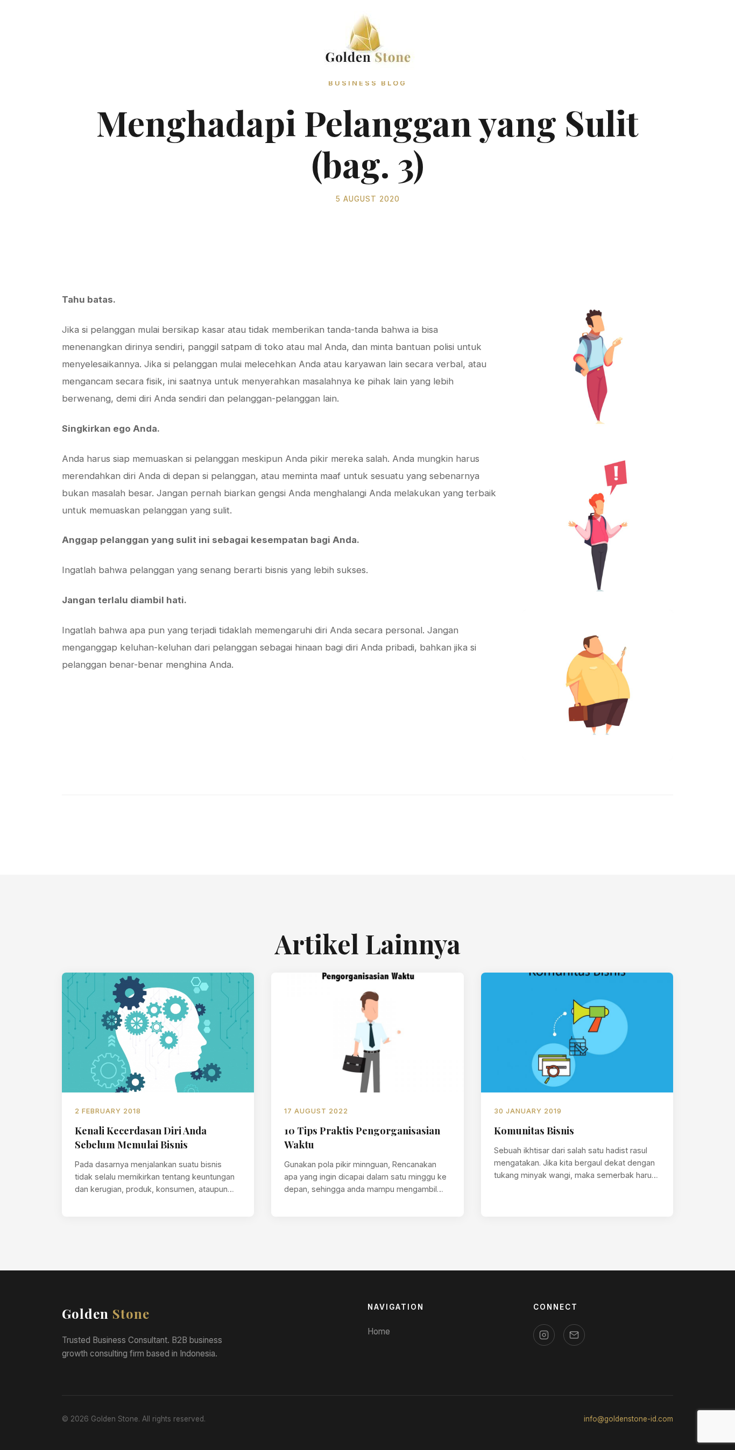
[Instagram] (544, 1335)
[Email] (574, 1335)
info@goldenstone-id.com (628, 1419)
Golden (106, 1313)
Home (378, 1331)
